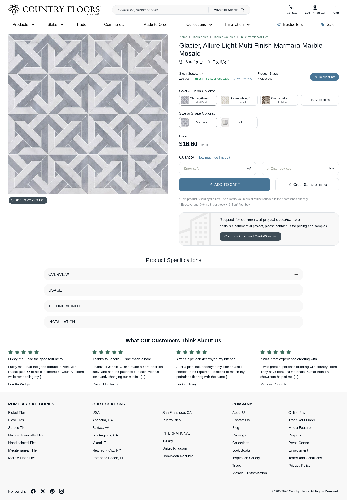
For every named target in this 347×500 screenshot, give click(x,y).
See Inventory (244, 78)
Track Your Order (301, 420)
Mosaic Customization (249, 473)
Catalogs (239, 435)
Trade (236, 465)
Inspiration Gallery (246, 458)
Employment (298, 450)
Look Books (241, 450)
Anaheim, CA (102, 420)
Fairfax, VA (100, 428)
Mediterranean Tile (22, 450)
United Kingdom (174, 448)
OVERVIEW (58, 274)
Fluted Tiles (17, 412)
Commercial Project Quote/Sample (250, 236)
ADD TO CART (227, 185)
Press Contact (299, 443)
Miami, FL (100, 443)
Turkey (167, 441)
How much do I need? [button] (214, 157)
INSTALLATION (61, 322)
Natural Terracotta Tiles (26, 435)
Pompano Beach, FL (108, 458)
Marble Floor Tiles (22, 458)
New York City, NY (106, 450)
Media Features (300, 428)
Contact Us (241, 420)
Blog (235, 428)
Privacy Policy (299, 465)
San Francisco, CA (177, 412)
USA (96, 412)
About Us (239, 412)
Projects (294, 435)
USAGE (55, 290)
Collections (240, 443)
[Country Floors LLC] (54, 10)
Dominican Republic (177, 456)
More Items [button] (320, 100)
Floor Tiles (16, 420)
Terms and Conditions (305, 458)
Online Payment (300, 412)
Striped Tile (16, 428)
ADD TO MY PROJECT (30, 200)
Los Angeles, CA (105, 435)
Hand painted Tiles (22, 443)
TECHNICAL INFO (64, 306)
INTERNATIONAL (176, 433)
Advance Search (226, 10)
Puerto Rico (171, 420)
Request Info (327, 77)
